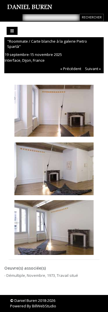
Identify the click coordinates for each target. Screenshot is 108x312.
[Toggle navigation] (12, 31)
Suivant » (93, 68)
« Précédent (70, 68)
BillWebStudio (44, 306)
